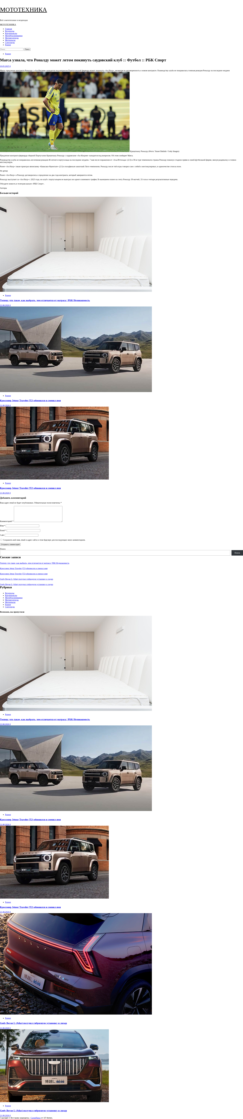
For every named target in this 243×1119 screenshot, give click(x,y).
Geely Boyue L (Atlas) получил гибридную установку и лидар (26, 579)
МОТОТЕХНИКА (23, 9)
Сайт (2, 535)
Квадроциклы (11, 33)
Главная (8, 29)
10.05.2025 (5, 66)
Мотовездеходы (12, 38)
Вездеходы (9, 31)
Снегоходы (10, 42)
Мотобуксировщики (14, 36)
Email (3, 530)
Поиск (3, 549)
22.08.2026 (5, 305)
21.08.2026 (5, 405)
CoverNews (35, 1118)
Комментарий (6, 521)
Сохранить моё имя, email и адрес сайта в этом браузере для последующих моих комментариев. (44, 540)
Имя (2, 526)
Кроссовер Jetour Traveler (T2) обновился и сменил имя (30, 400)
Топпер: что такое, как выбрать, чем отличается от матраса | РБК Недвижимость (45, 300)
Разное (8, 45)
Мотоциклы (10, 40)
